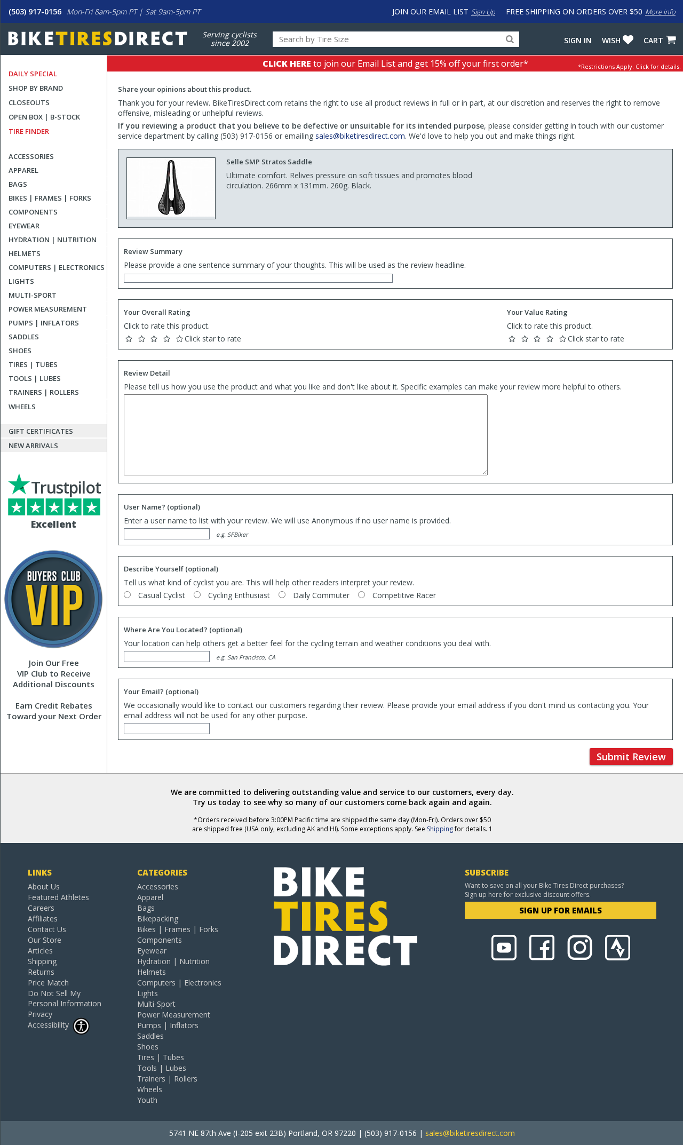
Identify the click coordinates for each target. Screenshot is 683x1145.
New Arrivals (33, 445)
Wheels (22, 406)
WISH (611, 40)
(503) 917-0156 (35, 11)
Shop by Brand (36, 88)
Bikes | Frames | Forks (50, 198)
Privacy (40, 1014)
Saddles (24, 336)
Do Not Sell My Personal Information (64, 998)
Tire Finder (29, 131)
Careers (41, 908)
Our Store (44, 940)
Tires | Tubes (33, 364)
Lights (21, 281)
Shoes (20, 350)
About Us (44, 886)
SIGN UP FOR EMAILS (560, 910)
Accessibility (48, 1025)
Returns (41, 972)
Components (33, 212)
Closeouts (29, 102)
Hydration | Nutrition (53, 239)
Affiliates (43, 918)
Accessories (31, 156)
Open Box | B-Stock (44, 117)
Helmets (25, 253)
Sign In (578, 40)
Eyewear (24, 225)
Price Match (48, 982)
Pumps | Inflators (44, 323)
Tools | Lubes (35, 378)
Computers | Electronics (57, 267)
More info (660, 12)
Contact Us (47, 929)
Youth (147, 1100)
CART (653, 40)
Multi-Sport (33, 295)
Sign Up (483, 12)
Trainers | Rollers (44, 392)
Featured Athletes (58, 897)
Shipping (440, 828)
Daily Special (33, 73)
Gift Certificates (41, 431)
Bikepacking (157, 918)
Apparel (23, 170)
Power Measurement (48, 309)
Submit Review (631, 756)
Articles (40, 950)
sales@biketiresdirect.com (360, 136)
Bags (18, 184)
